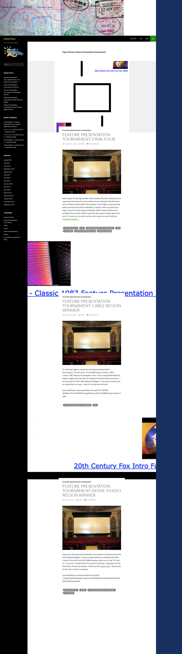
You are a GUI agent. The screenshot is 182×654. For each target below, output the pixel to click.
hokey (82, 144)
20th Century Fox (71, 228)
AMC (82, 228)
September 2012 (9, 205)
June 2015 (7, 166)
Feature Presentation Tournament (76, 130)
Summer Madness (104, 231)
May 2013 (7, 187)
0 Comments (94, 144)
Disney (83, 590)
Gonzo (6, 228)
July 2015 (7, 163)
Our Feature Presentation (85, 231)
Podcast (133, 38)
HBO (118, 228)
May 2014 (7, 181)
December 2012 (9, 202)
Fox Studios (69, 593)
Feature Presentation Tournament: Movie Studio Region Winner (91, 491)
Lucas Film (68, 231)
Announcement (9, 217)
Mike (146, 38)
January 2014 (8, 184)
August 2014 (8, 172)
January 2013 (8, 199)
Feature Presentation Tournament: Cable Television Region (13, 100)
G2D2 (6, 225)
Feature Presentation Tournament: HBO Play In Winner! (12, 124)
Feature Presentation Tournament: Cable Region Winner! (91, 306)
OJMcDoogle (8, 122)
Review (6, 234)
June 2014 (7, 178)
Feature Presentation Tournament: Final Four (88, 137)
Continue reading (71, 219)
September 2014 (9, 169)
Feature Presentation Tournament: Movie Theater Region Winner (13, 107)
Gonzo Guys (9, 38)
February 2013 (8, 196)
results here (105, 566)
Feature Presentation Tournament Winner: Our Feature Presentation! (12, 79)
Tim (141, 38)
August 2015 (8, 160)
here (80, 384)
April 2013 (7, 190)
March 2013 (8, 193)
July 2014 (7, 175)
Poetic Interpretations (11, 231)
